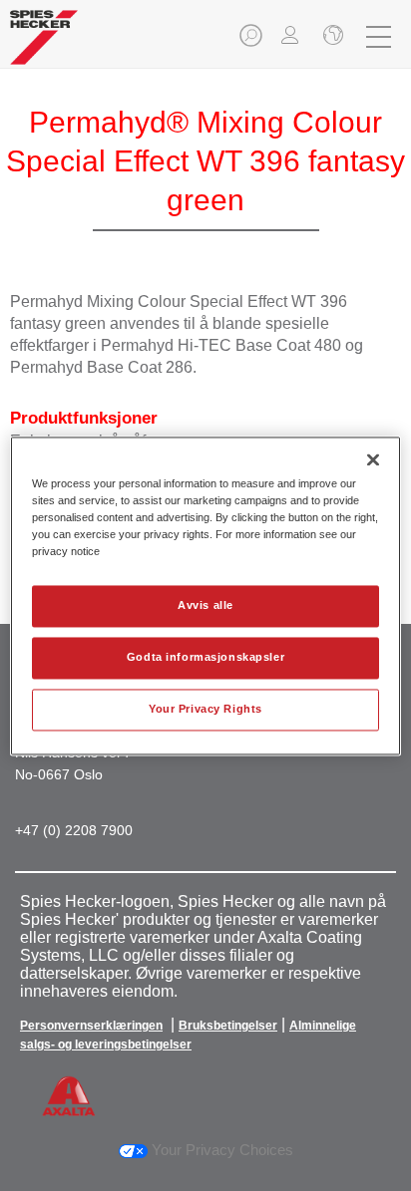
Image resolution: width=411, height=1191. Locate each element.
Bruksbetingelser (228, 1026)
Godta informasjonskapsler (205, 657)
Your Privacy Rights (205, 709)
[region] (205, 595)
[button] (252, 41)
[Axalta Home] (44, 45)
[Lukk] (373, 459)
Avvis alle (205, 605)
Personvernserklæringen (91, 1026)
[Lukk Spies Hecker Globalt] (331, 37)
